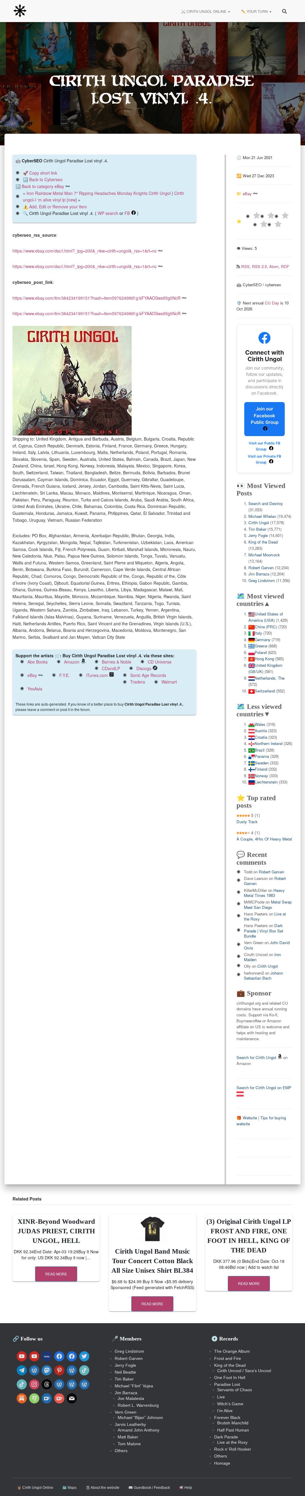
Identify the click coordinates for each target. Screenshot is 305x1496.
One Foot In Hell (229, 1377)
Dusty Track (247, 821)
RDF (285, 266)
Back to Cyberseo (46, 179)
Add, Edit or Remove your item (58, 207)
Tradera (137, 682)
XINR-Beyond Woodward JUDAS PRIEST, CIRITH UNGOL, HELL (56, 1231)
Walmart (169, 682)
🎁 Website (246, 1118)
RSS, (246, 266)
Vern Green (125, 1412)
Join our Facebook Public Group (264, 415)
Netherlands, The (269, 678)
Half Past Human (233, 1430)
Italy (258, 633)
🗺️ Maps (69, 1488)
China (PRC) (266, 627)
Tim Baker (257, 529)
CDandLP (111, 668)
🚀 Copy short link (40, 173)
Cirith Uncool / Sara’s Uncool (244, 1370)
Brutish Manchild (232, 1422)
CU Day (272, 303)
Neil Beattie (125, 1372)
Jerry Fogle (258, 535)
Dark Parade (226, 1437)
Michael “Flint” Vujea (134, 1385)
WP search (108, 213)
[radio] (253, 216)
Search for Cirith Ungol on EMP (263, 1087)
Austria (261, 730)
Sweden (262, 763)
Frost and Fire (227, 1358)
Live (221, 1397)
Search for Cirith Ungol (256, 1057)
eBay (32, 675)
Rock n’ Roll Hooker (232, 1449)
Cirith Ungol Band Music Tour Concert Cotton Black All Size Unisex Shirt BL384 (152, 1261)
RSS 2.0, (260, 266)
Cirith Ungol (258, 522)
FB (127, 213)
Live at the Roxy (232, 1442)
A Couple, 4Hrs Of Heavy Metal (264, 839)
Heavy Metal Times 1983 (264, 892)
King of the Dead (263, 542)
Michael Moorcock (264, 555)
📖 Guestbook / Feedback (149, 1488)
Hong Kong (264, 658)
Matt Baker (128, 1437)
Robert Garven (261, 567)
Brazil (259, 750)
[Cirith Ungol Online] (20, 11)
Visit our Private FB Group (264, 459)
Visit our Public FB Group (264, 446)
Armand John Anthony (138, 1430)
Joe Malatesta (131, 1398)
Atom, (275, 266)
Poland (261, 652)
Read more (56, 1273)
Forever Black (227, 1417)
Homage (222, 1463)
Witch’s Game (230, 1403)
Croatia (261, 737)
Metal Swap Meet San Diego (268, 904)
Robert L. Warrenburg (138, 1405)
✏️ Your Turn (254, 11)
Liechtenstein (266, 782)
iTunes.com (97, 675)
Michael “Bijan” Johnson (140, 1417)
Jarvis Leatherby (130, 1424)
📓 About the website (102, 1488)
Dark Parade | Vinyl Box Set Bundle (263, 931)
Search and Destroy (265, 503)
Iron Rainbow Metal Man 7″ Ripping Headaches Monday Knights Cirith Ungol (99, 193)
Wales (260, 724)
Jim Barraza (258, 574)
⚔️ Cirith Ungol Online (203, 11)
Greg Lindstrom (261, 580)
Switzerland (265, 691)
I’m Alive (225, 1410)
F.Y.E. (64, 675)
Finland (261, 769)
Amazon (72, 662)
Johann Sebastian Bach (263, 975)
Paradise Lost (227, 1384)
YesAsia (34, 689)
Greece (261, 646)
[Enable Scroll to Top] (293, 1484)
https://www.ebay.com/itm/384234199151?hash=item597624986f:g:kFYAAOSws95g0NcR (96, 298)
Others (121, 1450)
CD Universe (160, 662)
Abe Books (37, 662)
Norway (261, 775)
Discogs (143, 668)
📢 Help (185, 1488)
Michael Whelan (262, 516)
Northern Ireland (268, 743)
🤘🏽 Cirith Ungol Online (35, 1488)
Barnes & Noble (116, 662)
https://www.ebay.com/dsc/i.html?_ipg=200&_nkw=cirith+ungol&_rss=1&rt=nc (85, 251)
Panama (262, 756)
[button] (228, 11)
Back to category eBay (43, 186)
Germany (262, 639)
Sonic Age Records (148, 675)
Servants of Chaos (234, 1389)
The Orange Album (232, 1351)
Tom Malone (129, 1443)
